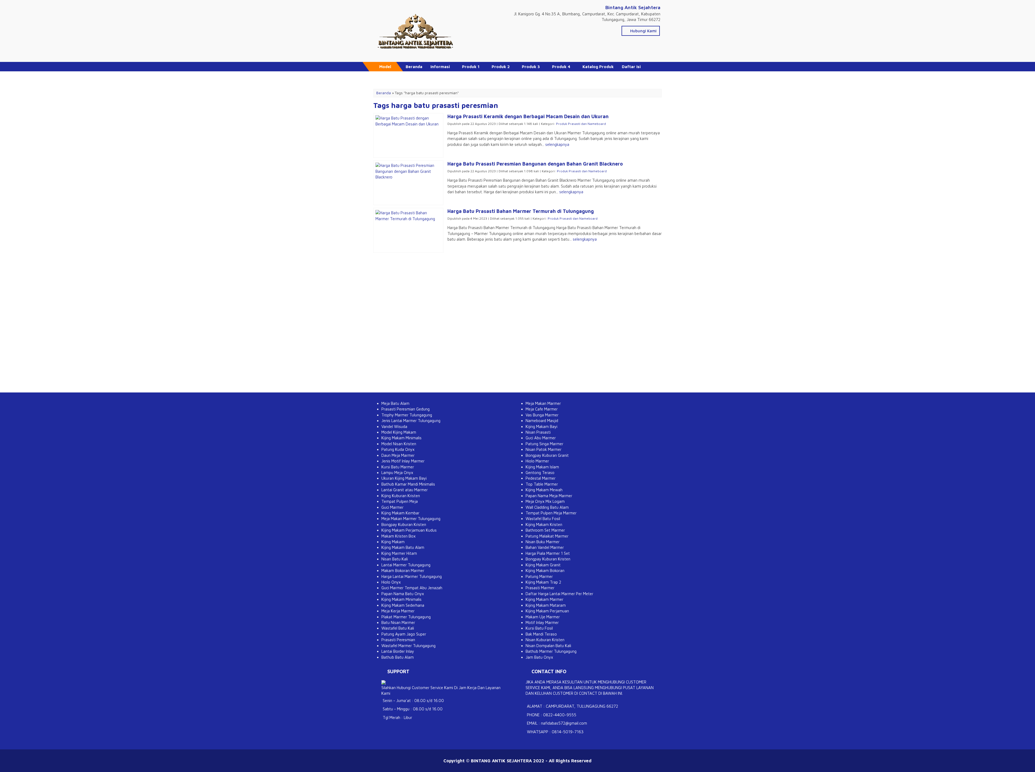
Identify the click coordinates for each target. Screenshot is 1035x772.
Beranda (414, 66)
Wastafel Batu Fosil (543, 518)
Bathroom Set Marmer (545, 530)
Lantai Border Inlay (397, 651)
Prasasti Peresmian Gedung (405, 409)
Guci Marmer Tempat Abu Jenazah (411, 587)
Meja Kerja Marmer (398, 611)
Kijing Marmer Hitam (399, 553)
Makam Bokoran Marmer (402, 570)
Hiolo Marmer (537, 461)
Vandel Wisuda (394, 426)
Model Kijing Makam (398, 432)
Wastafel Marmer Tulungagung (408, 645)
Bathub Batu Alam (397, 657)
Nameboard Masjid (542, 420)
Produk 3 (531, 66)
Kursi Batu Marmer (397, 467)
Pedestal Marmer (541, 478)
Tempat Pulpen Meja (399, 501)
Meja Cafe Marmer (542, 409)
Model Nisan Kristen (398, 443)
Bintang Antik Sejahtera (632, 7)
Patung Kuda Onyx (398, 449)
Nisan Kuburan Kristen (545, 639)
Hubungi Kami (643, 31)
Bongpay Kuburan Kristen (403, 524)
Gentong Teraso (540, 472)
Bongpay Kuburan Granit (547, 455)
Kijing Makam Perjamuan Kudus (409, 530)
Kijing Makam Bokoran (545, 570)
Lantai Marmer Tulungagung (405, 565)
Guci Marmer (392, 507)
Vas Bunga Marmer (542, 415)
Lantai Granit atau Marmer (404, 489)
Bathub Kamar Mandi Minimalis (408, 484)
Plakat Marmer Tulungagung (406, 617)
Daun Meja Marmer (398, 455)
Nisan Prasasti (538, 432)
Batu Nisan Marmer (398, 622)
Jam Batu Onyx (539, 657)
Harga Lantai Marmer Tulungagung (411, 576)
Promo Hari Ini (420, 76)
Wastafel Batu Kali (397, 628)
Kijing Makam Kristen (544, 524)
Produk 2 (501, 66)
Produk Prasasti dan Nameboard (581, 124)
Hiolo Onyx (391, 582)
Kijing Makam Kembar (400, 513)
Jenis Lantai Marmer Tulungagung (410, 420)
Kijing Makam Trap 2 (543, 582)
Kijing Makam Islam (542, 467)
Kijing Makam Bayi (541, 426)
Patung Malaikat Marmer (547, 536)
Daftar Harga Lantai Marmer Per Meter (559, 593)
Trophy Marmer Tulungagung (406, 415)
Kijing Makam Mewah (544, 489)
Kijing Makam (393, 541)
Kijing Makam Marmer (544, 599)
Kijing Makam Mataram (546, 605)
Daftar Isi (631, 66)
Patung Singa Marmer (544, 443)
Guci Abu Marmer (541, 438)
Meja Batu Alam (395, 403)
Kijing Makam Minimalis (401, 438)
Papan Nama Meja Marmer (549, 495)
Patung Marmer (539, 576)
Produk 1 (470, 66)
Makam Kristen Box (398, 536)
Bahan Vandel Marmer (545, 547)
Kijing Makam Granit (543, 565)
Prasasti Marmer (540, 587)
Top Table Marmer (542, 484)
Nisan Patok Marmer (543, 449)
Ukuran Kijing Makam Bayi (404, 478)
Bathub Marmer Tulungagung (551, 651)
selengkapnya (557, 144)
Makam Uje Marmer (543, 617)
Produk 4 (561, 66)
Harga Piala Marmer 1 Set (548, 553)
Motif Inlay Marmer (542, 622)
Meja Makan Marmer (543, 403)
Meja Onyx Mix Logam (545, 501)
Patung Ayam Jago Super (403, 634)
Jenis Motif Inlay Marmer (403, 461)
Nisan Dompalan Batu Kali (548, 645)
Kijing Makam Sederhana (402, 605)
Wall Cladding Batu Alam (547, 507)
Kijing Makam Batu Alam (402, 547)
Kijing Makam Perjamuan (547, 611)
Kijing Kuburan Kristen (400, 495)
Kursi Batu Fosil (539, 628)
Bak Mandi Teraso (541, 634)
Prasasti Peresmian (398, 639)
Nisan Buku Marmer (543, 541)
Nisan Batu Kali (394, 559)
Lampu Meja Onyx (397, 472)
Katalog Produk (598, 66)
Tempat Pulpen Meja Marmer (551, 513)
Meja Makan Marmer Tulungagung (410, 518)
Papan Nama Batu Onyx (402, 593)
